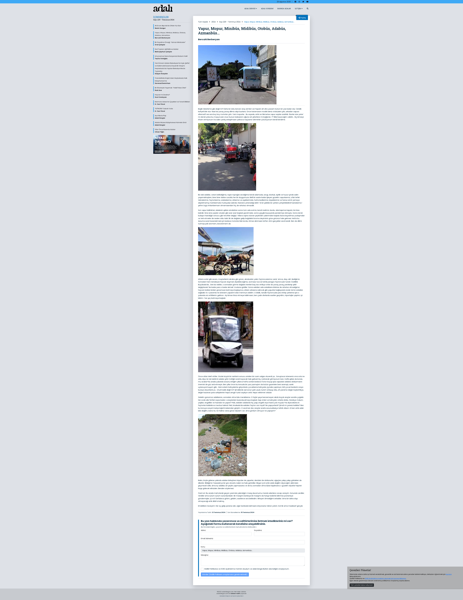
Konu (203, 547)
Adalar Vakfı (235, 593)
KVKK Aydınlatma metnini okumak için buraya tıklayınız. (385, 578)
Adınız (203, 530)
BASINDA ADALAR (284, 8)
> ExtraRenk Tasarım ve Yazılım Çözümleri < (231, 596)
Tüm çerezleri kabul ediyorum (362, 585)
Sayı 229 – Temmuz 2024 (230, 22)
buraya (449, 574)
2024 (213, 22)
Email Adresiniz (207, 538)
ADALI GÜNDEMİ (267, 8)
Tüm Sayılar (203, 22)
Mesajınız (204, 555)
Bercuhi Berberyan (209, 39)
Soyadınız (258, 530)
